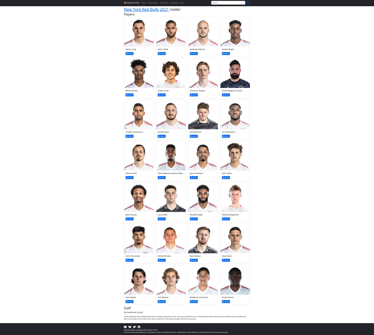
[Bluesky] (130, 327)
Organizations (153, 3)
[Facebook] (139, 327)
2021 (164, 9)
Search (130, 53)
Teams (144, 3)
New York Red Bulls (141, 9)
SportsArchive (132, 2)
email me (192, 319)
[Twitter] (134, 327)
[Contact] (125, 327)
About (182, 3)
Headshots (174, 3)
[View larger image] (139, 32)
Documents (164, 3)
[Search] (248, 3)
